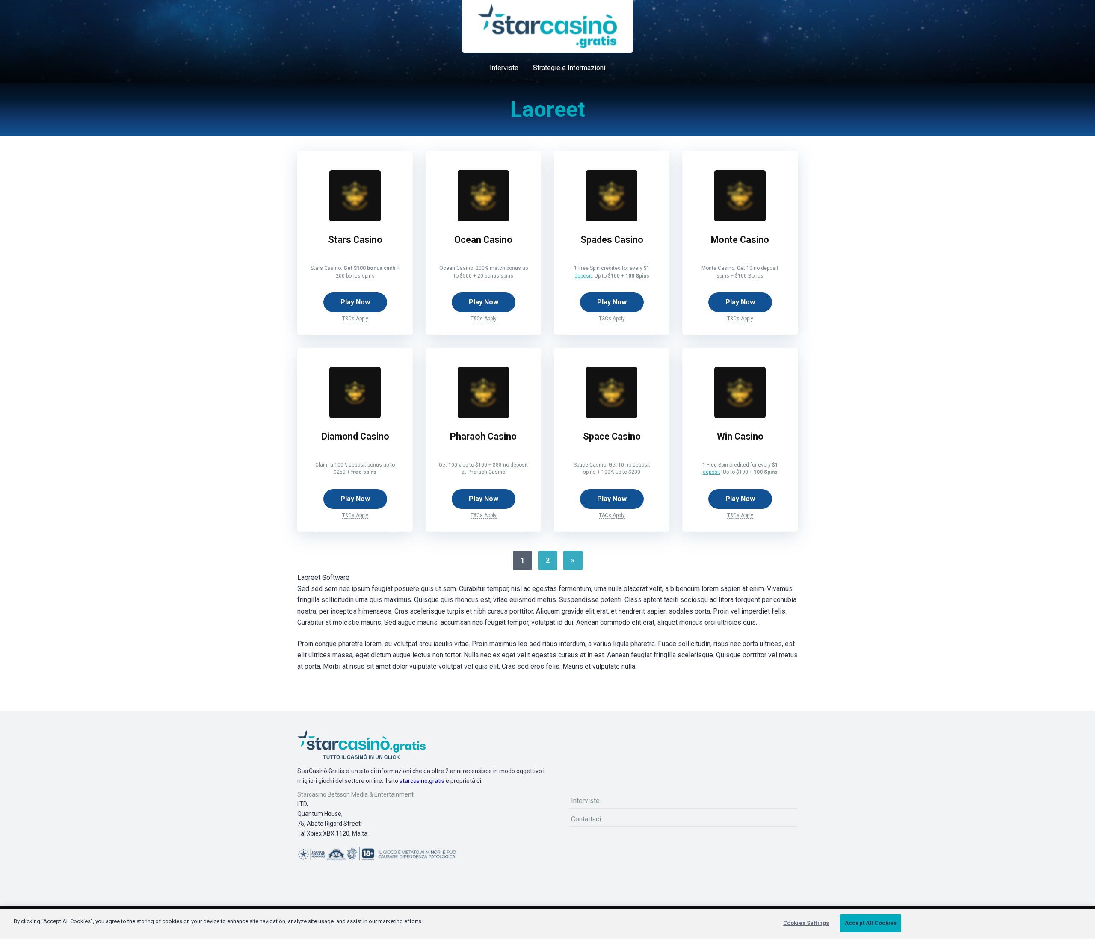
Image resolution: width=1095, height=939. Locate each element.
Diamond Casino (355, 436)
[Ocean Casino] (483, 219)
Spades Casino (611, 239)
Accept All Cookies (871, 923)
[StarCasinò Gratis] (547, 26)
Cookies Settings (806, 923)
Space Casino (612, 436)
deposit (583, 276)
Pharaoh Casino (483, 436)
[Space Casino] (611, 416)
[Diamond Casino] (355, 416)
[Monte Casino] (740, 219)
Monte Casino (740, 239)
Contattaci (586, 819)
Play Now (355, 302)
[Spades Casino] (611, 219)
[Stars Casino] (355, 219)
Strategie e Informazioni (569, 68)
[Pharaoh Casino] (483, 416)
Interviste (504, 68)
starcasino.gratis (422, 780)
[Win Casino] (740, 416)
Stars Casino (355, 239)
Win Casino (740, 436)
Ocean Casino (483, 239)
